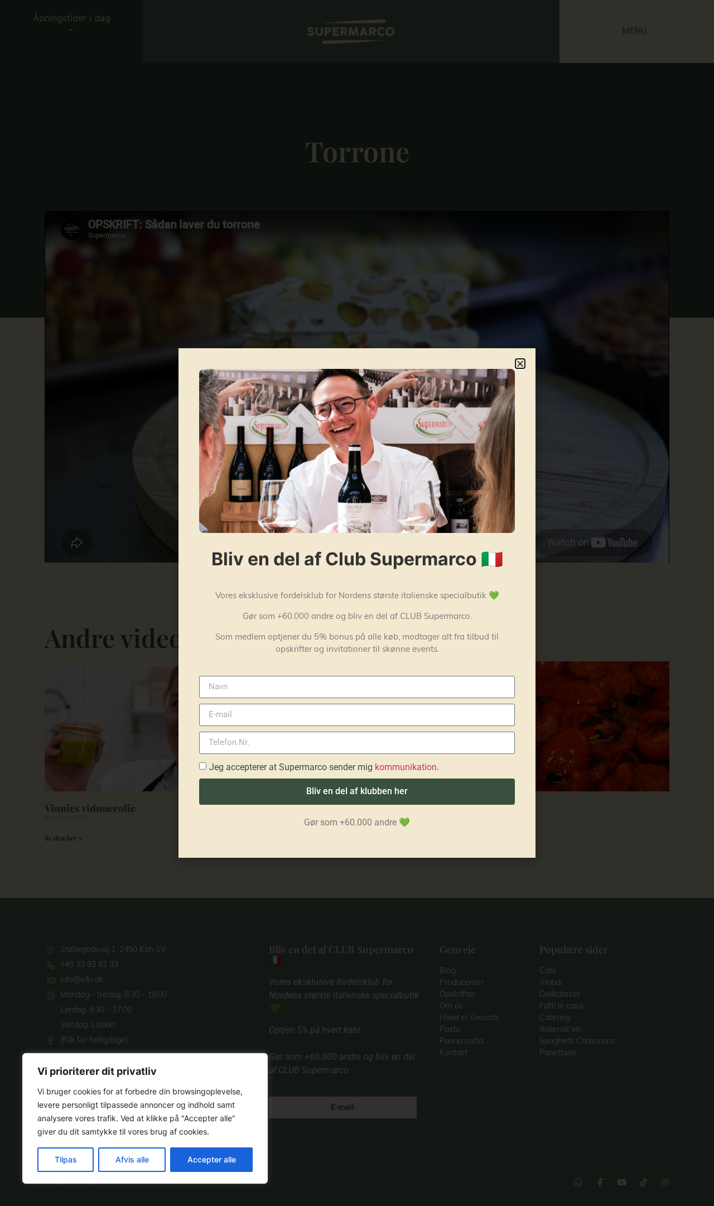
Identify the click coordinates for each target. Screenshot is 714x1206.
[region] (145, 1118)
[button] (520, 363)
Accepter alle (211, 1159)
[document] (357, 603)
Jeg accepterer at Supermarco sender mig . (324, 767)
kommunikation (406, 767)
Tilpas (66, 1159)
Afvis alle (132, 1159)
